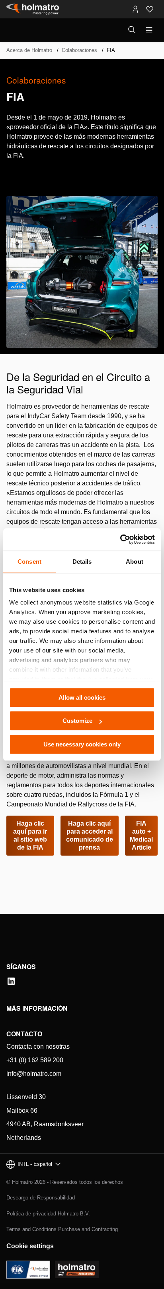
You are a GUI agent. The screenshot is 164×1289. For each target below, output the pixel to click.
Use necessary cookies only (82, 744)
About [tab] (134, 561)
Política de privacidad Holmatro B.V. (48, 1214)
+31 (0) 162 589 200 (34, 1060)
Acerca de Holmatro (29, 50)
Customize (77, 720)
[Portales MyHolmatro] (135, 9)
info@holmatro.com (33, 1073)
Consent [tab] (29, 561)
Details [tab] (82, 561)
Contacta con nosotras (38, 1046)
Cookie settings (30, 1246)
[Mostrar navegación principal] (149, 30)
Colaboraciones (79, 50)
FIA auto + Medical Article (141, 835)
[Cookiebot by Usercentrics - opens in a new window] (120, 539)
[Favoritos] (150, 9)
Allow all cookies (82, 697)
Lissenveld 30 (26, 1096)
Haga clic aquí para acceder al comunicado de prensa (89, 835)
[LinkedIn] (11, 981)
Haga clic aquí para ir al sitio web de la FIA (30, 835)
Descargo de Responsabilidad (40, 1198)
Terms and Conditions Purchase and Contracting (62, 1229)
